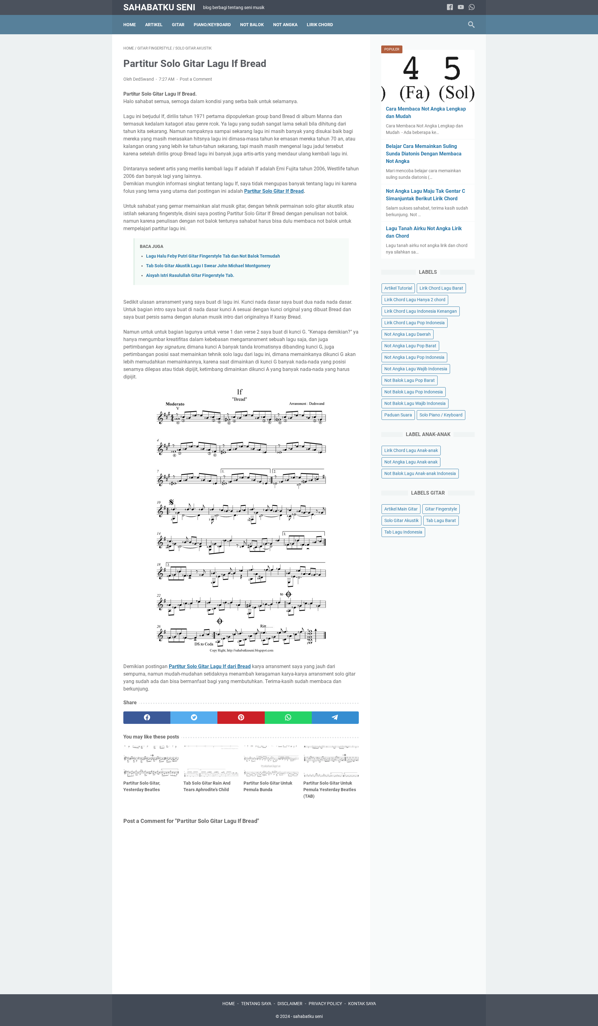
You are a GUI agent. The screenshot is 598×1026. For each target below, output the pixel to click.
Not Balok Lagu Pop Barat (409, 380)
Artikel (154, 24)
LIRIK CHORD (320, 24)
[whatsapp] (472, 7)
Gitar (178, 24)
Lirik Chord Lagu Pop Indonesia (414, 322)
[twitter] (193, 717)
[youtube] (461, 7)
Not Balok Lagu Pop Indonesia (413, 391)
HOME (228, 1003)
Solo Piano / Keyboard (441, 414)
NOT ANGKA (285, 24)
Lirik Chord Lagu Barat (441, 288)
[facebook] (450, 7)
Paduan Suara (398, 414)
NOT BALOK (252, 24)
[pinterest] (240, 717)
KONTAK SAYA (362, 1003)
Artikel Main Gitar (401, 508)
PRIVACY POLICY (325, 1003)
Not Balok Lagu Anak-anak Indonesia (420, 473)
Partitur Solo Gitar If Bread (274, 191)
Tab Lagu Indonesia (403, 532)
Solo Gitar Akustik (401, 520)
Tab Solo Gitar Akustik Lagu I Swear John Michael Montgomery (208, 265)
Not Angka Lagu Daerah (407, 334)
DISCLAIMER (290, 1003)
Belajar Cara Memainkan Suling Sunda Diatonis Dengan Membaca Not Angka (424, 153)
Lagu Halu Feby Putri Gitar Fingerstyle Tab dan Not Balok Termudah (213, 256)
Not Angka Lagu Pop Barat (410, 345)
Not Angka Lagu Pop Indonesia (414, 357)
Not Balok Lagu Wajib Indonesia (415, 403)
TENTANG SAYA (256, 1003)
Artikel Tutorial (398, 288)
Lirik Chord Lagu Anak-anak (411, 450)
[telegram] (335, 717)
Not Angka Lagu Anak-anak (411, 461)
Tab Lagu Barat (441, 520)
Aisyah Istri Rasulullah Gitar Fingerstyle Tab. (190, 275)
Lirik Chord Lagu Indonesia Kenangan (420, 311)
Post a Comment (196, 79)
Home (129, 24)
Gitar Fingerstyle (441, 508)
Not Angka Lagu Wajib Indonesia (415, 368)
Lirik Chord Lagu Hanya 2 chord (414, 299)
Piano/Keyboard (212, 24)
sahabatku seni (159, 7)
